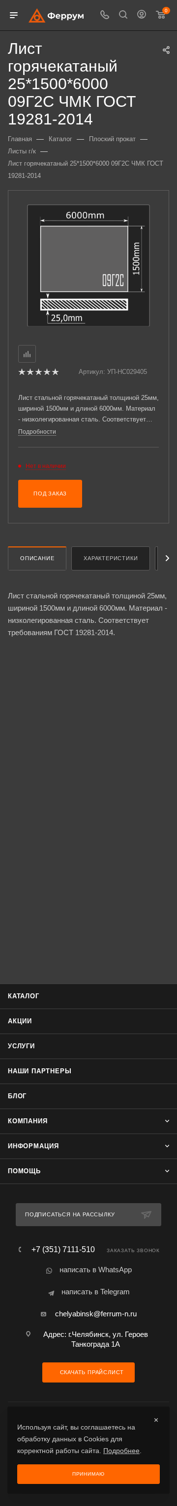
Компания (27, 1121)
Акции (20, 1021)
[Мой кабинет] (141, 15)
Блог (17, 1096)
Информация (33, 1146)
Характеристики (111, 558)
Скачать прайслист (91, 1372)
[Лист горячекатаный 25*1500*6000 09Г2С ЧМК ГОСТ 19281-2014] (88, 265)
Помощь (24, 1171)
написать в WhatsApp (95, 1269)
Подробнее (121, 1451)
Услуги (21, 1046)
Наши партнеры (39, 1071)
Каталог (23, 996)
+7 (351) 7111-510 (63, 1250)
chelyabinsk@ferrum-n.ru (96, 1313)
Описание (37, 558)
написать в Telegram (95, 1291)
